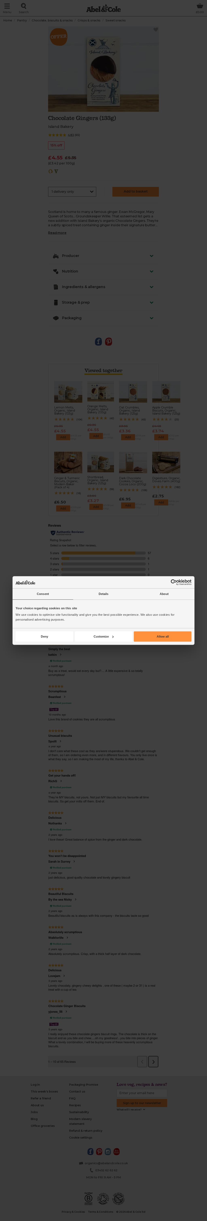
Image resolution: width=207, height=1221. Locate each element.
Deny (44, 636)
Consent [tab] (43, 594)
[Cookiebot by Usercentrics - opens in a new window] (173, 582)
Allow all (163, 636)
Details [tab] (104, 594)
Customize (101, 636)
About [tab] (164, 594)
